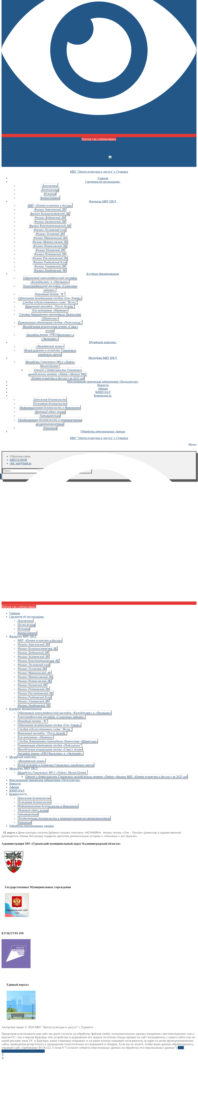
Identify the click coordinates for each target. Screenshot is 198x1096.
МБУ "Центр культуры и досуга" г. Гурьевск (99, 171)
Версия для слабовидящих (99, 139)
